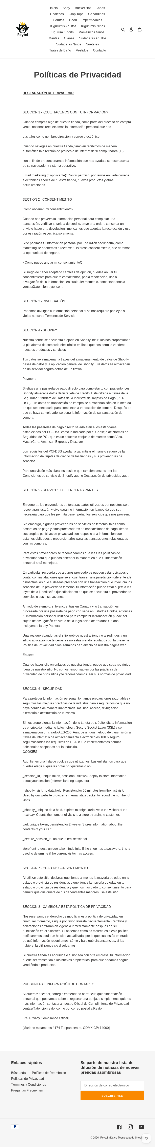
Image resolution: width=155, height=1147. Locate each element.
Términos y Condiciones (28, 1084)
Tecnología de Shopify (131, 1137)
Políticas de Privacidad (27, 1078)
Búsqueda (18, 1073)
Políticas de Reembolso (49, 1073)
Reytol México (108, 1137)
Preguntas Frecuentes (27, 1090)
